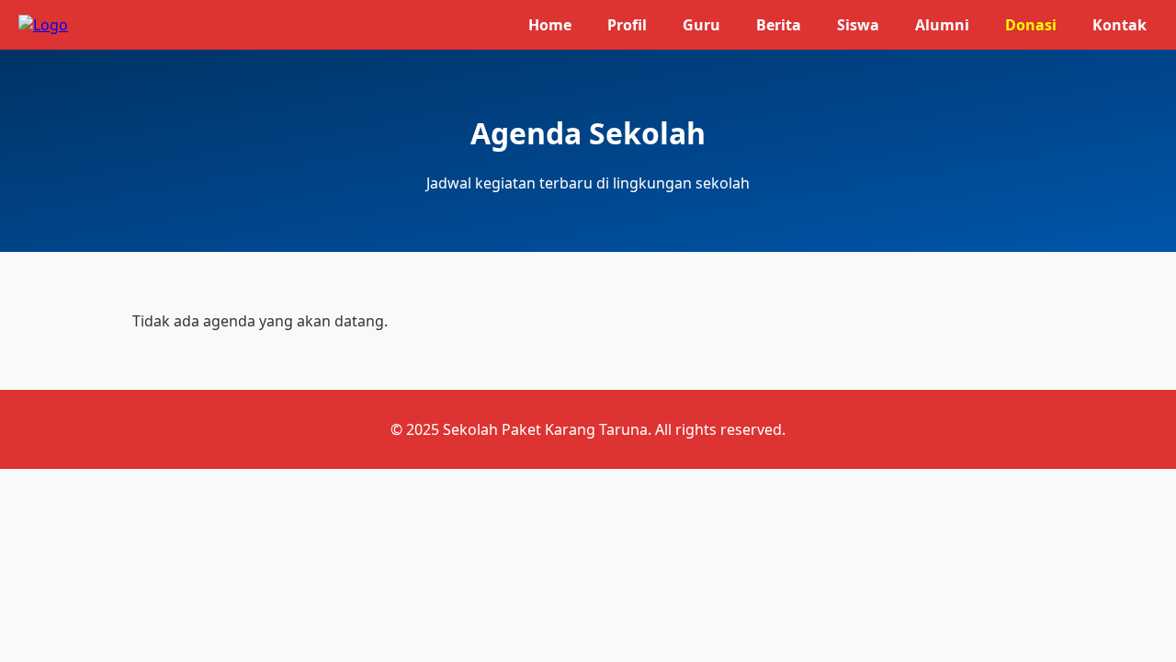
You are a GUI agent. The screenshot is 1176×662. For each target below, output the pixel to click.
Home (549, 25)
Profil (627, 25)
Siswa (858, 25)
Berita (778, 25)
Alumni (942, 25)
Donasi (1031, 25)
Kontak (1119, 25)
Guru (701, 25)
